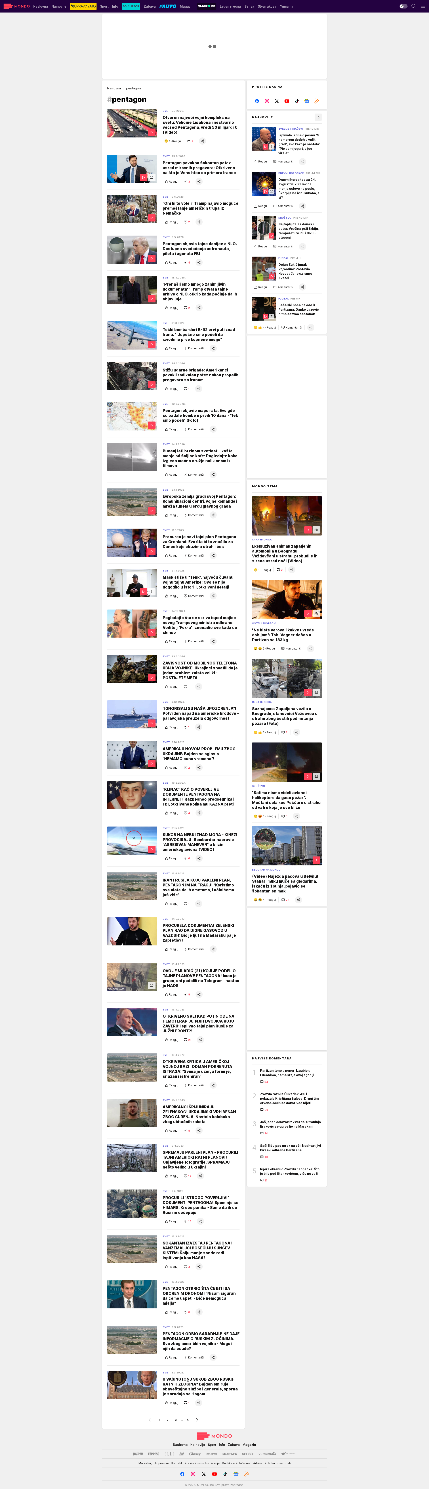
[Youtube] (287, 101)
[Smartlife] (230, 1454)
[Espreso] (153, 1454)
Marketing (146, 1463)
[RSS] (317, 101)
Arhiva (257, 1463)
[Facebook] (257, 101)
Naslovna (114, 88)
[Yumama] (267, 1454)
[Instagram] (267, 101)
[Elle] (169, 1454)
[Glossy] (195, 1454)
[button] (190, 141)
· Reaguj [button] (175, 141)
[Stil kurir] (181, 1454)
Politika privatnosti (278, 1463)
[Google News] (307, 101)
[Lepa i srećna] (211, 1454)
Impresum (162, 1463)
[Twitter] (277, 101)
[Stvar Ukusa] (288, 1454)
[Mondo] (17, 6)
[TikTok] (297, 101)
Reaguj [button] (173, 181)
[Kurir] (138, 1454)
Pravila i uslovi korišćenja (202, 1463)
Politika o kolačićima (236, 1463)
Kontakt (176, 1463)
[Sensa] (247, 1454)
